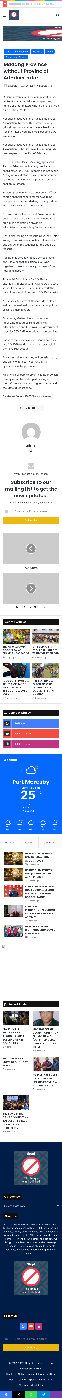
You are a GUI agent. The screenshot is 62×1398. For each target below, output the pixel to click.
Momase (37, 51)
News (49, 51)
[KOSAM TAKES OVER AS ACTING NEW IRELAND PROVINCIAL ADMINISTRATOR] (46, 1064)
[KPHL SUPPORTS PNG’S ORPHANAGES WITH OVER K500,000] (45, 636)
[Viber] (56, 1394)
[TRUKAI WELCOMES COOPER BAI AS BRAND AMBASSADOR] (16, 636)
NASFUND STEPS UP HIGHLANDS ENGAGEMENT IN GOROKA (41, 930)
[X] (18, 1394)
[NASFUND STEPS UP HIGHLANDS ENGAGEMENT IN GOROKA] (13, 931)
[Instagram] (38, 1326)
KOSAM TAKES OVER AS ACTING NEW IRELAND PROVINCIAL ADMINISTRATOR (45, 1080)
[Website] (31, 451)
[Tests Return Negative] (31, 588)
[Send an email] (15, 86)
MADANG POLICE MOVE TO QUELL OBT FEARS (15, 1062)
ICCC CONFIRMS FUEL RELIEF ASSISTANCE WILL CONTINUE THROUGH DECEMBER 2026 (16, 687)
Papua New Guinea (16, 57)
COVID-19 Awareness (17, 51)
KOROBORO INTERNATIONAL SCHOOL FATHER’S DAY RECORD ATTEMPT (40, 912)
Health (12, 1379)
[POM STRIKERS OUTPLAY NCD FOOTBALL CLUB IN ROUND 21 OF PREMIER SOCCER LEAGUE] (13, 891)
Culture (23, 1379)
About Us (11, 1374)
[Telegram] (43, 1394)
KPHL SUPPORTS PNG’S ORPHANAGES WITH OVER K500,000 (45, 650)
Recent (29, 842)
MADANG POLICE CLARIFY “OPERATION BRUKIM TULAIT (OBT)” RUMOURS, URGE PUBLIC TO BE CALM (45, 1038)
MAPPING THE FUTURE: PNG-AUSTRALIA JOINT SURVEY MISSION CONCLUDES (13, 1036)
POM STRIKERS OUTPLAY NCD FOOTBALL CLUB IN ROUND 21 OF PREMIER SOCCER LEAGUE (39, 892)
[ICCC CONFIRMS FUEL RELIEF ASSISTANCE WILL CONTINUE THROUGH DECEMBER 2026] (16, 670)
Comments (50, 842)
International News (46, 1374)
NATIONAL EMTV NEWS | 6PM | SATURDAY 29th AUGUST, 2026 (39, 873)
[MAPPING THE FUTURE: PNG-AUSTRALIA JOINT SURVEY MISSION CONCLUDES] (16, 1018)
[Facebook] (23, 1326)
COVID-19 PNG (31, 408)
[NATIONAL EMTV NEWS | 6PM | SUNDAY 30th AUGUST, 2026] (13, 858)
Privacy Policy (45, 1379)
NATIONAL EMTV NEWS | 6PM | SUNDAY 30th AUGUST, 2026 (39, 857)
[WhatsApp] (31, 1394)
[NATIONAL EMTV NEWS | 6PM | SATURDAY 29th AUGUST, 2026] (13, 874)
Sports (32, 1379)
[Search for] (57, 16)
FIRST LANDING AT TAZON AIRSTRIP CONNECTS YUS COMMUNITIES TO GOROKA (43, 687)
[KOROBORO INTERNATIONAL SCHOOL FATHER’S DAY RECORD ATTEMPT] (13, 911)
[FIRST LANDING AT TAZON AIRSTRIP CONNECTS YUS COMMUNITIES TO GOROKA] (45, 670)
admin (11, 86)
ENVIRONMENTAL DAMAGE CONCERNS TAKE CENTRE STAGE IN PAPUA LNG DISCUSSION (15, 1121)
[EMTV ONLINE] (14, 15)
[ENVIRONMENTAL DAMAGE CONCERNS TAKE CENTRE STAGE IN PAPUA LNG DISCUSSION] (16, 1102)
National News (26, 1374)
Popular (10, 842)
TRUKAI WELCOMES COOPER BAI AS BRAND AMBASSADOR (16, 650)
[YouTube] (31, 1326)
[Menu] (4, 16)
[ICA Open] (31, 548)
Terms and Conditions (31, 1385)
